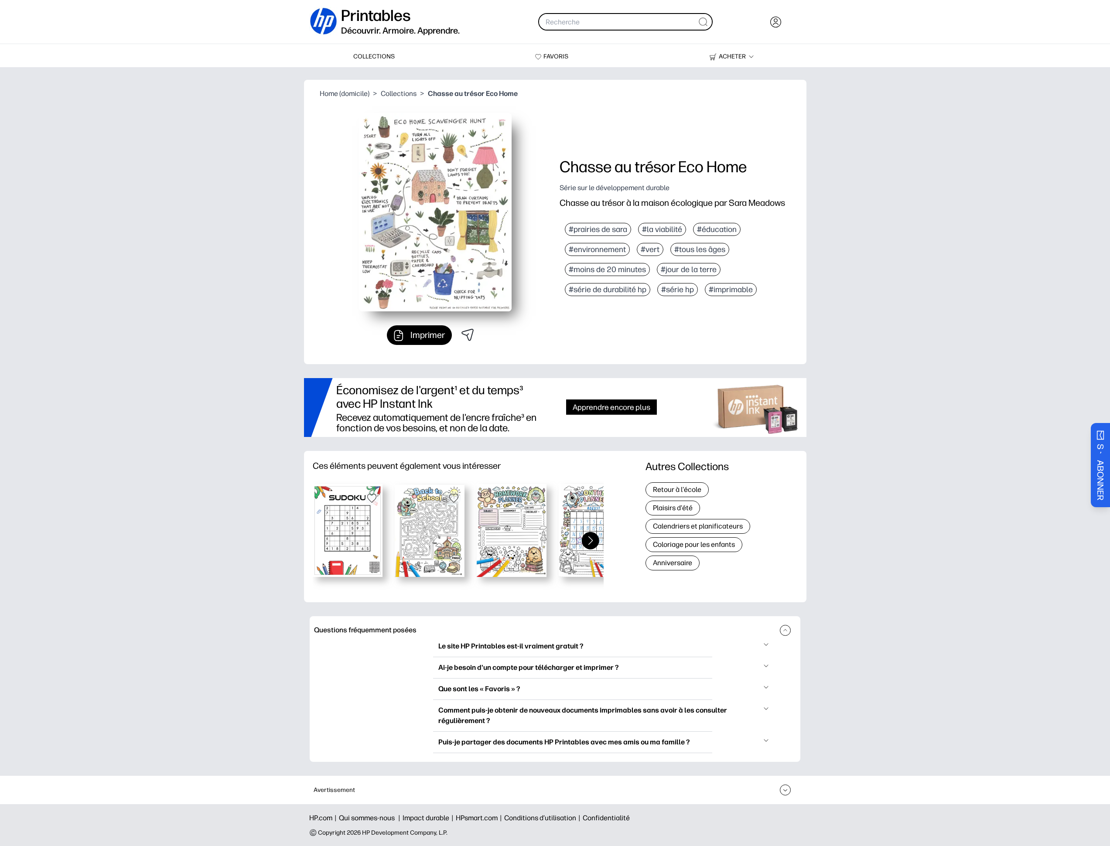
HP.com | (324, 818)
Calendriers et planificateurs (698, 526)
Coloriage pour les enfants (694, 544)
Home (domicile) (344, 93)
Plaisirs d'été (673, 508)
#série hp (677, 289)
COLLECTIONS (374, 56)
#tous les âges (699, 249)
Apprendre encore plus (611, 407)
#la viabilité (662, 229)
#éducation (717, 229)
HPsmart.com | (480, 818)
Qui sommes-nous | (371, 818)
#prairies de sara (598, 229)
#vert (650, 249)
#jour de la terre (689, 269)
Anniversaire (672, 563)
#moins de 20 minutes (607, 269)
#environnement (597, 249)
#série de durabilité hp (607, 289)
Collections (399, 93)
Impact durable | (429, 818)
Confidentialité (606, 818)
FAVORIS (555, 56)
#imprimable (731, 289)
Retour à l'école (677, 489)
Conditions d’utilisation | (543, 818)
